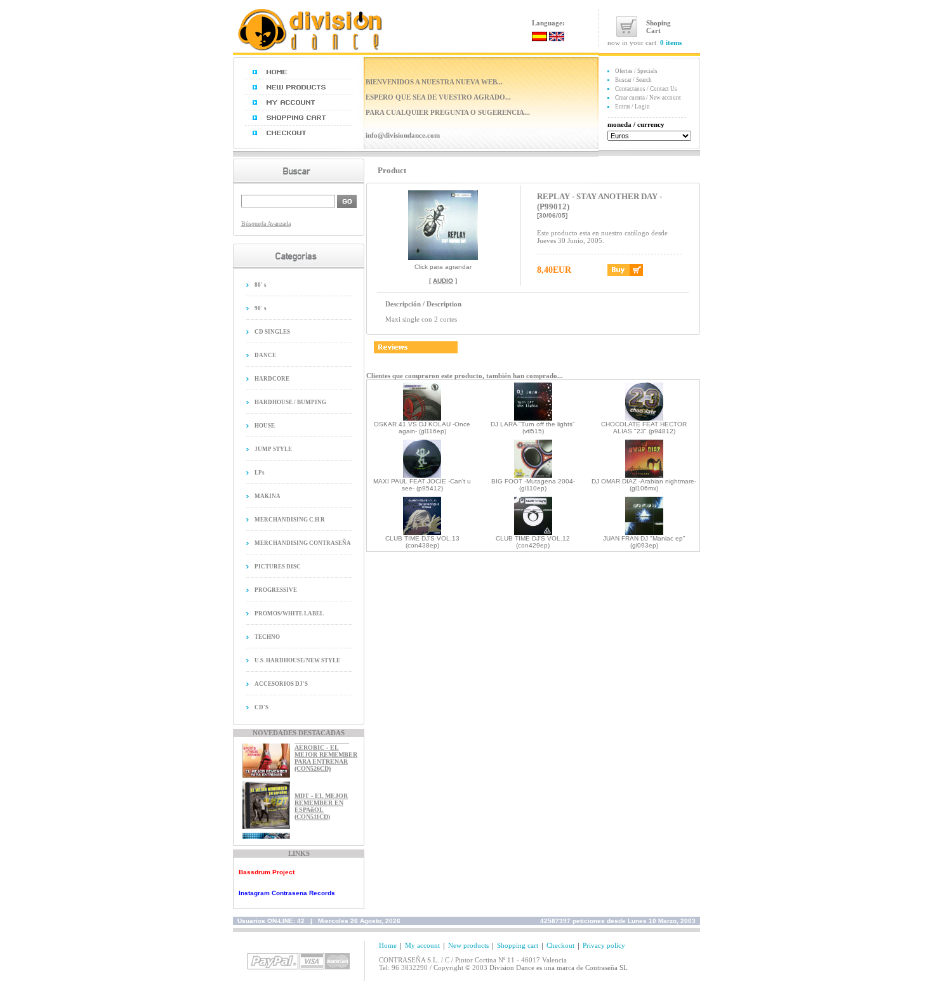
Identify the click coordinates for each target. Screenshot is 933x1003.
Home (388, 945)
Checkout (560, 945)
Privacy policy (604, 945)
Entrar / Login (632, 106)
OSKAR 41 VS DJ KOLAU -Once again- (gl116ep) (422, 428)
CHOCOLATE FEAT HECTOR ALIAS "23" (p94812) (644, 428)
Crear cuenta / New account (648, 98)
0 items (671, 42)
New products (468, 945)
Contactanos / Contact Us (646, 89)
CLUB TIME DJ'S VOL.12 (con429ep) (533, 542)
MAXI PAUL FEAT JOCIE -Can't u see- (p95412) (422, 485)
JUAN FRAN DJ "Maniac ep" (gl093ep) (644, 542)
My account (422, 945)
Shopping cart (517, 945)
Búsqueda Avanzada (266, 223)
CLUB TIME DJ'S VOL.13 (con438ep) (422, 542)
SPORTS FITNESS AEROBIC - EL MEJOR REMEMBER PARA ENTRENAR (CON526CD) (325, 748)
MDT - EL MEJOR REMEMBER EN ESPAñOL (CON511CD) (321, 801)
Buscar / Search (633, 80)
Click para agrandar (443, 266)
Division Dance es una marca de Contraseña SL (558, 967)
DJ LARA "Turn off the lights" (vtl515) (533, 428)
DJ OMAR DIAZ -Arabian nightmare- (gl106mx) (644, 485)
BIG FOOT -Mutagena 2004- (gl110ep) (533, 485)
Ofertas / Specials (636, 71)
